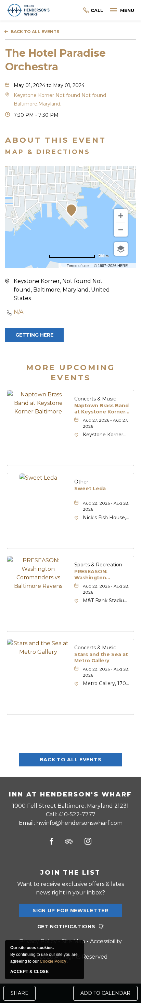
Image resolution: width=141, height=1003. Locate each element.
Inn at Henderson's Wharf (70, 794)
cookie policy (53, 961)
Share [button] (19, 993)
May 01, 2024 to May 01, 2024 (49, 85)
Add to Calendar (105, 993)
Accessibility (106, 941)
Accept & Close (29, 971)
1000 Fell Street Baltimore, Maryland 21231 (70, 806)
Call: (70, 814)
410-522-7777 (93, 10)
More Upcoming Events (70, 372)
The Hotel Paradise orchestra (55, 60)
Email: (71, 823)
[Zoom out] (121, 230)
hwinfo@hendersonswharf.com (79, 823)
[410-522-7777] (76, 10)
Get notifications (66, 926)
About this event (55, 140)
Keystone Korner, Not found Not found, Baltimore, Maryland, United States (62, 289)
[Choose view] (121, 249)
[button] (34, 335)
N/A (18, 312)
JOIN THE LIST (70, 872)
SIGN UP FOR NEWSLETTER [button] (70, 912)
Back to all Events (35, 31)
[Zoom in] (121, 216)
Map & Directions (47, 152)
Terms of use (78, 266)
